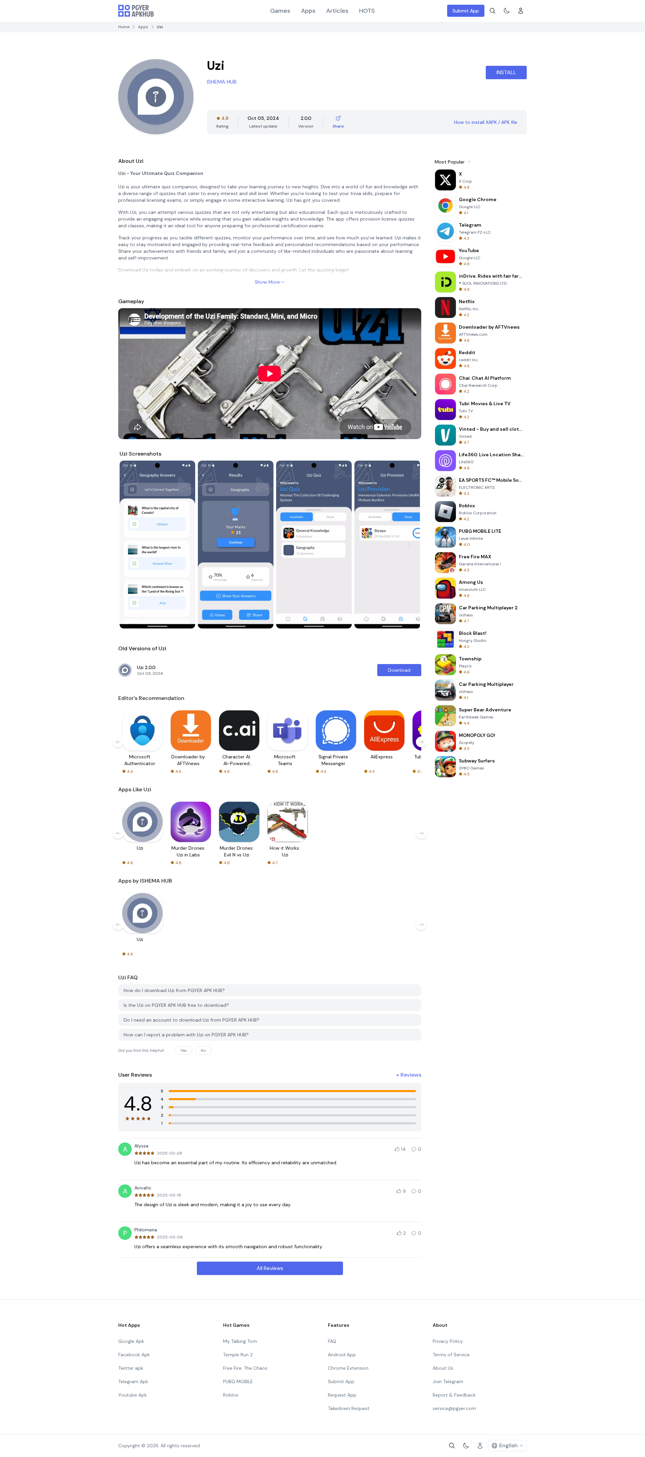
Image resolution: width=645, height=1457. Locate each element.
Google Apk (131, 1341)
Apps (308, 11)
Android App (342, 1355)
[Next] (408, 544)
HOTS (367, 11)
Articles (337, 11)
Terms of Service (451, 1355)
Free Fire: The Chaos (245, 1368)
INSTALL (506, 72)
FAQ (332, 1341)
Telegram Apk (133, 1381)
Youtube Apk (132, 1395)
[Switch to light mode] (507, 11)
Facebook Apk (134, 1355)
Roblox (230, 1395)
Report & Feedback (454, 1395)
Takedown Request (349, 1408)
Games (280, 11)
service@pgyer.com (454, 1408)
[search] (492, 11)
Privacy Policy (448, 1341)
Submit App (466, 11)
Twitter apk (130, 1368)
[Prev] (131, 544)
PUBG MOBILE (238, 1381)
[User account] (521, 11)
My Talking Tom (240, 1341)
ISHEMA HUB (221, 81)
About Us (443, 1368)
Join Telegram (448, 1381)
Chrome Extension (348, 1368)
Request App (342, 1395)
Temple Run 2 (238, 1355)
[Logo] (136, 10)
